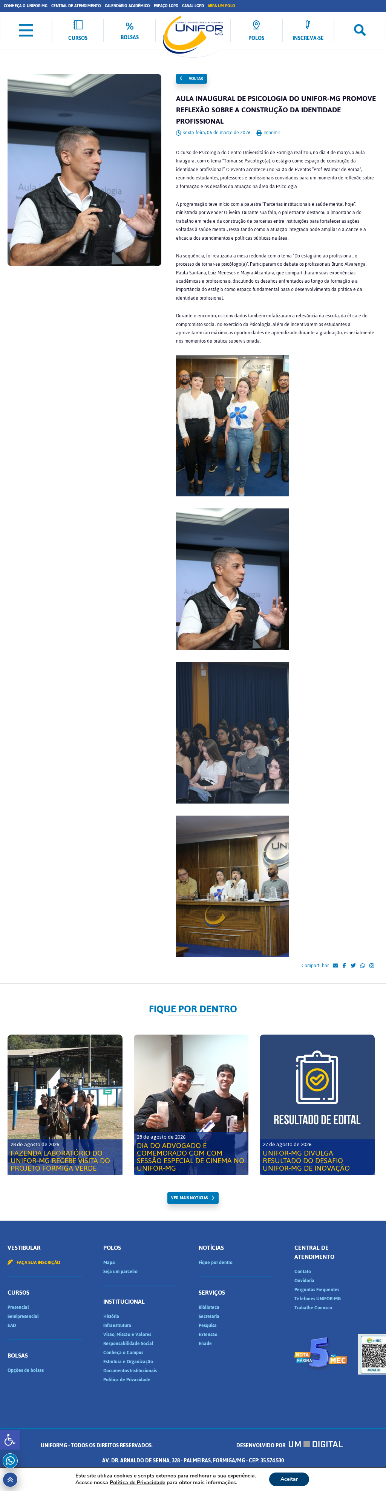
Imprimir (271, 132)
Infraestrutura (117, 1325)
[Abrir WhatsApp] (367, 1471)
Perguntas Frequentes (316, 1289)
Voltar (195, 79)
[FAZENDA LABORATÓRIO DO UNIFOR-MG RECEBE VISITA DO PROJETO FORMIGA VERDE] (65, 1105)
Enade (205, 1343)
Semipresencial (23, 1316)
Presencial (18, 1307)
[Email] (335, 966)
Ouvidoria (304, 1280)
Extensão (208, 1334)
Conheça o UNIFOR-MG (25, 6)
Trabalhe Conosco (313, 1307)
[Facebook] (344, 966)
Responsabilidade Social (128, 1343)
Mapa (109, 1262)
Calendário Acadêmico (127, 6)
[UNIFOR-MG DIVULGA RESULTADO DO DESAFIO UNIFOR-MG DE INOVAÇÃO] (317, 1105)
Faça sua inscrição (37, 1262)
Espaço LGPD (166, 6)
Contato (302, 1271)
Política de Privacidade (126, 1379)
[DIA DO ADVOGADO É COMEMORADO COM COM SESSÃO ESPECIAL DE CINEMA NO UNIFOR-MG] (191, 1105)
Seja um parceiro (120, 1271)
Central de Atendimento (76, 6)
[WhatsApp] (362, 966)
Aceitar (289, 1479)
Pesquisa (208, 1325)
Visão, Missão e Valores (127, 1334)
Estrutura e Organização (128, 1361)
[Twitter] (353, 966)
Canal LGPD (193, 6)
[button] (10, 1440)
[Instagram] (371, 966)
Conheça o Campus (123, 1352)
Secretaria (209, 1316)
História (111, 1316)
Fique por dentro (216, 1262)
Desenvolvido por (261, 1445)
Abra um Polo (221, 6)
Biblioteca (209, 1307)
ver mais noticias (189, 1198)
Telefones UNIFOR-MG (317, 1298)
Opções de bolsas (26, 1370)
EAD (12, 1325)
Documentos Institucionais (130, 1370)
